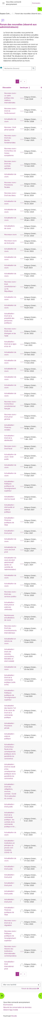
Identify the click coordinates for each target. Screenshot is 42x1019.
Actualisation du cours (10, 298)
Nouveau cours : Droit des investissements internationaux (10, 629)
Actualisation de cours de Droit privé (10, 549)
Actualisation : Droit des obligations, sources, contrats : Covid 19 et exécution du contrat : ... (10, 791)
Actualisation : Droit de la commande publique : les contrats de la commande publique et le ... (10, 820)
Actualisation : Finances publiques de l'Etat (9, 521)
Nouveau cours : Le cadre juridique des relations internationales (10, 98)
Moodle (14, 1016)
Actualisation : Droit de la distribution (9, 438)
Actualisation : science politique (9, 736)
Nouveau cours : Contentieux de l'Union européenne (10, 152)
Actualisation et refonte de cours (10, 641)
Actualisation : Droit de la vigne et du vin (10, 344)
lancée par (24, 88)
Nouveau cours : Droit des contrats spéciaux (10, 164)
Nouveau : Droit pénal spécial (10, 128)
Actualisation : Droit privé (9, 532)
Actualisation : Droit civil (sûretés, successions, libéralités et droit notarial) (9, 655)
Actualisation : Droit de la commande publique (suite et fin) (9, 680)
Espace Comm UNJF (5, 14)
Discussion (7, 88)
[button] (1, 68)
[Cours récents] (40, 9)
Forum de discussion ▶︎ (30, 988)
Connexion (36, 3)
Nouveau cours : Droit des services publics (10, 594)
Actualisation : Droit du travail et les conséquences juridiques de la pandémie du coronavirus (10, 771)
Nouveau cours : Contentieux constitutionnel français (10, 405)
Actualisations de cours (9, 227)
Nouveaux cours (10, 235)
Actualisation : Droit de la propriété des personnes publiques (9, 318)
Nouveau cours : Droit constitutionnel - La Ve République (10, 286)
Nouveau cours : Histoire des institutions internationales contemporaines (10, 951)
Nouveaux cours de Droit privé (10, 242)
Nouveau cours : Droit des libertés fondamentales (10, 139)
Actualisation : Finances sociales (9, 427)
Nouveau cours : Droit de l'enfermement (10, 111)
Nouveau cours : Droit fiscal (10, 447)
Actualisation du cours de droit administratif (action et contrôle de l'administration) (10, 563)
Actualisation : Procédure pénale (9, 725)
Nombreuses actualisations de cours (9, 617)
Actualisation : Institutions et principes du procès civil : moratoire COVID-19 (9, 846)
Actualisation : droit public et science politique (9, 508)
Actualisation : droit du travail (9, 498)
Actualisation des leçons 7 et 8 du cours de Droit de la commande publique (10, 711)
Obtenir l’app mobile (10, 1010)
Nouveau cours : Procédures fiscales (10, 185)
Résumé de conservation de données (17, 1007)
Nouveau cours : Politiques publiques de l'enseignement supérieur (10, 935)
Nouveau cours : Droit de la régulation (10, 923)
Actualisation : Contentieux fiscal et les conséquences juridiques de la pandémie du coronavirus (10, 752)
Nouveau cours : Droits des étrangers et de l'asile (10, 332)
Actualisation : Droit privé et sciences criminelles (9, 605)
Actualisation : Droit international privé (9, 965)
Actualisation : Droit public (9, 805)
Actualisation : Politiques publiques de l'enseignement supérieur (10, 486)
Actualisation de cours (10, 120)
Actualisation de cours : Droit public (10, 456)
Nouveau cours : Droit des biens (10, 194)
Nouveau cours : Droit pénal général (10, 417)
